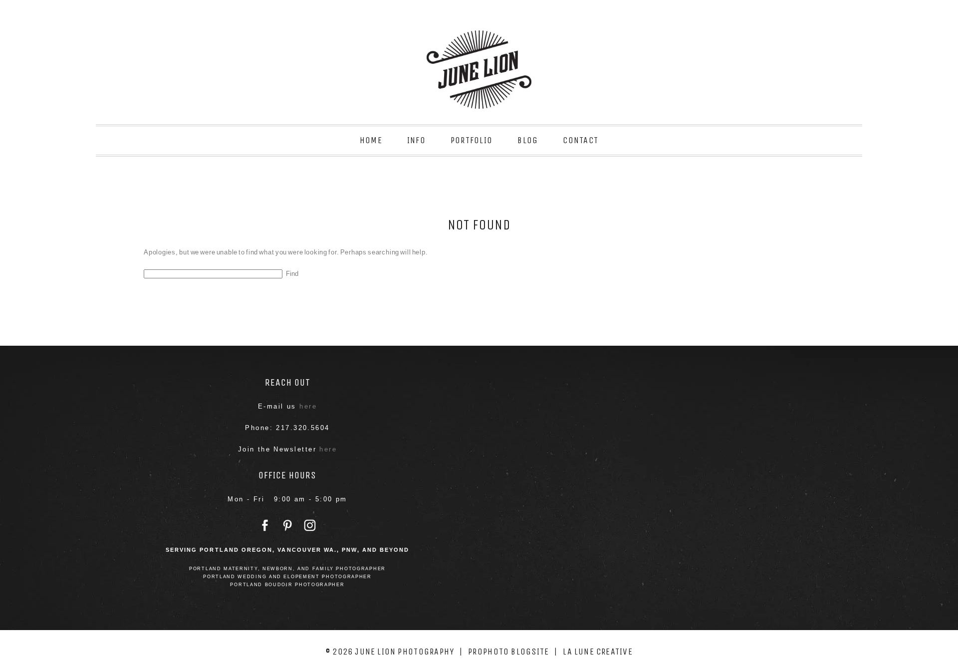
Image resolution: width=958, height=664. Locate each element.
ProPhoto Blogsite (508, 651)
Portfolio (471, 140)
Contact (580, 140)
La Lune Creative (598, 651)
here (308, 406)
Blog (527, 140)
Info (416, 140)
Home (371, 140)
